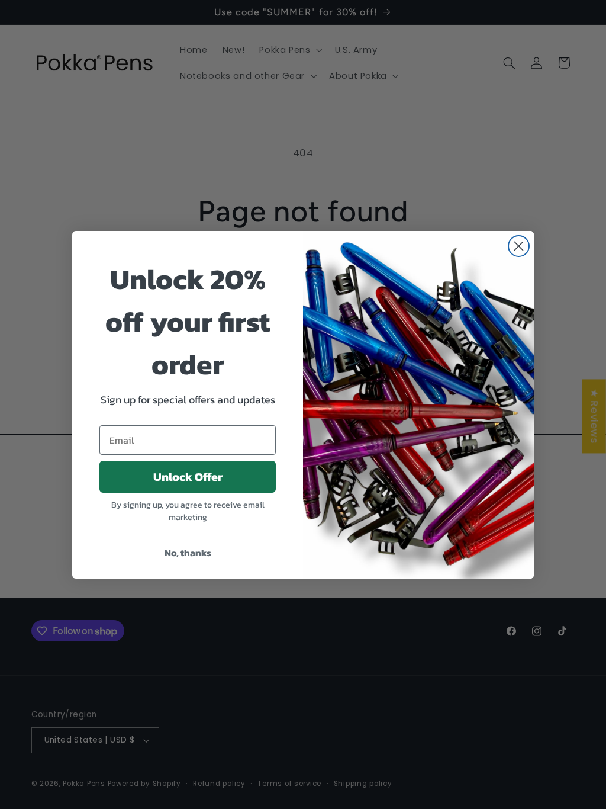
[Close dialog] (518, 246)
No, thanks (188, 552)
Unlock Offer (188, 477)
